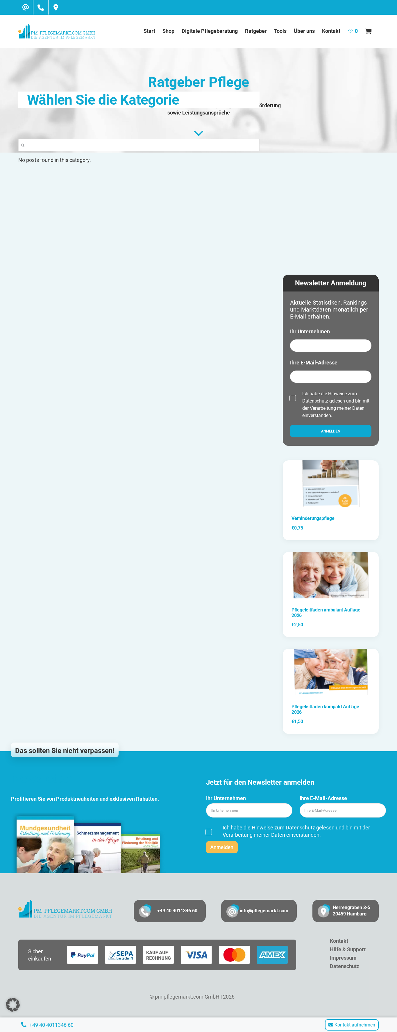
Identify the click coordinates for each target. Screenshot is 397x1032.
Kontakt (339, 941)
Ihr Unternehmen (310, 331)
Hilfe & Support (348, 949)
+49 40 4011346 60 (177, 910)
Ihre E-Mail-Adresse (313, 362)
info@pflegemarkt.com (264, 910)
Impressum (343, 958)
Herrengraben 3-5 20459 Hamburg (351, 911)
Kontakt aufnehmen (355, 1025)
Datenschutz (315, 401)
